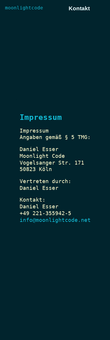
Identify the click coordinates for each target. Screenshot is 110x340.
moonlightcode (24, 8)
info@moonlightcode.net (55, 220)
